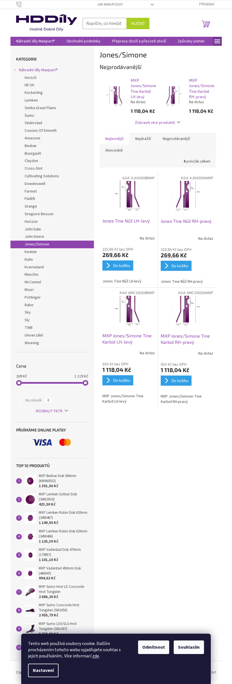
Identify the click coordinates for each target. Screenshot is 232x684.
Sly (27, 320)
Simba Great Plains (40, 108)
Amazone (32, 138)
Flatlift (30, 199)
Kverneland (34, 267)
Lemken (31, 100)
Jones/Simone (37, 244)
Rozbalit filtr (49, 411)
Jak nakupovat (110, 4)
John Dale (33, 229)
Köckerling (34, 93)
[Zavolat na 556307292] (24, 4)
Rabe (29, 305)
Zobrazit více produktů (155, 122)
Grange (31, 206)
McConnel (33, 282)
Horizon (31, 222)
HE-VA (29, 85)
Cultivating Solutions (42, 176)
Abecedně (114, 150)
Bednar (31, 146)
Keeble (31, 252)
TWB (29, 328)
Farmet (31, 191)
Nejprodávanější (176, 139)
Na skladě (37, 400)
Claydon (31, 161)
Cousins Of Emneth (41, 130)
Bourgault (33, 153)
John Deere (34, 236)
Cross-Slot (33, 168)
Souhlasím (189, 647)
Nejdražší (143, 139)
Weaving (32, 343)
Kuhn (29, 259)
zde (95, 656)
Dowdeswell (35, 184)
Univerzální (34, 335)
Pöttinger (33, 297)
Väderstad (33, 123)
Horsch (30, 78)
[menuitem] (35, 41)
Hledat (138, 23)
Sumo (29, 115)
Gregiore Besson (39, 214)
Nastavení (43, 670)
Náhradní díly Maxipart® (38, 70)
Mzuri (29, 290)
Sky (28, 312)
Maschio (31, 274)
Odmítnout (153, 647)
